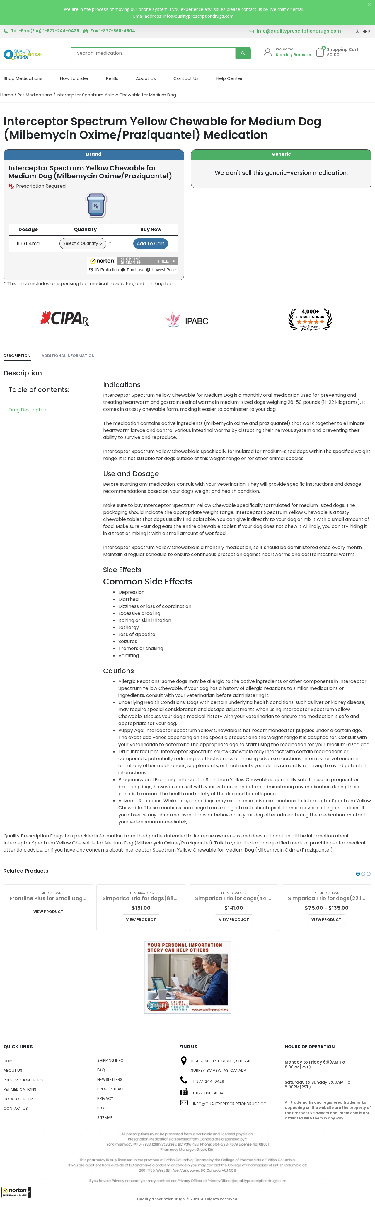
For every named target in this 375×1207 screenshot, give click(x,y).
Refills (112, 78)
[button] (16, 1192)
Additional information (68, 355)
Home (6, 95)
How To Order (18, 1099)
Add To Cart (151, 243)
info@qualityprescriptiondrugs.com (299, 31)
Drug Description (27, 409)
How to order (74, 78)
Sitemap (105, 1117)
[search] (243, 53)
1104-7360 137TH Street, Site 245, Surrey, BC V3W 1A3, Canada (222, 1065)
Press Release (111, 1089)
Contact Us (186, 78)
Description (17, 355)
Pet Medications (35, 95)
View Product (48, 911)
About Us (146, 78)
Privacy (105, 1098)
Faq (101, 1070)
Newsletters (109, 1079)
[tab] (17, 356)
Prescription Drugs (24, 1080)
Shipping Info (110, 1060)
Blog (102, 1108)
